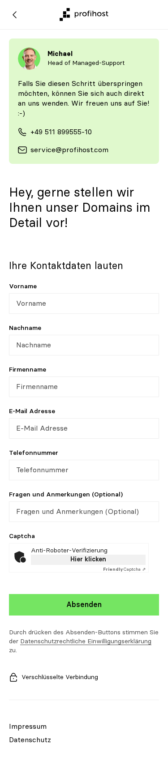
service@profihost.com (69, 150)
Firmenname (27, 370)
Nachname (25, 328)
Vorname (23, 286)
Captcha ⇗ (124, 569)
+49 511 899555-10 (61, 132)
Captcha (22, 536)
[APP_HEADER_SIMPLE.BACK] (15, 15)
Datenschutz (30, 740)
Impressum (28, 726)
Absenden (84, 604)
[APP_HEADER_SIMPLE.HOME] (84, 14)
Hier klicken (88, 559)
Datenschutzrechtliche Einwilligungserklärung (85, 641)
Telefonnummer (33, 453)
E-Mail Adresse (32, 411)
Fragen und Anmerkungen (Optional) (66, 495)
